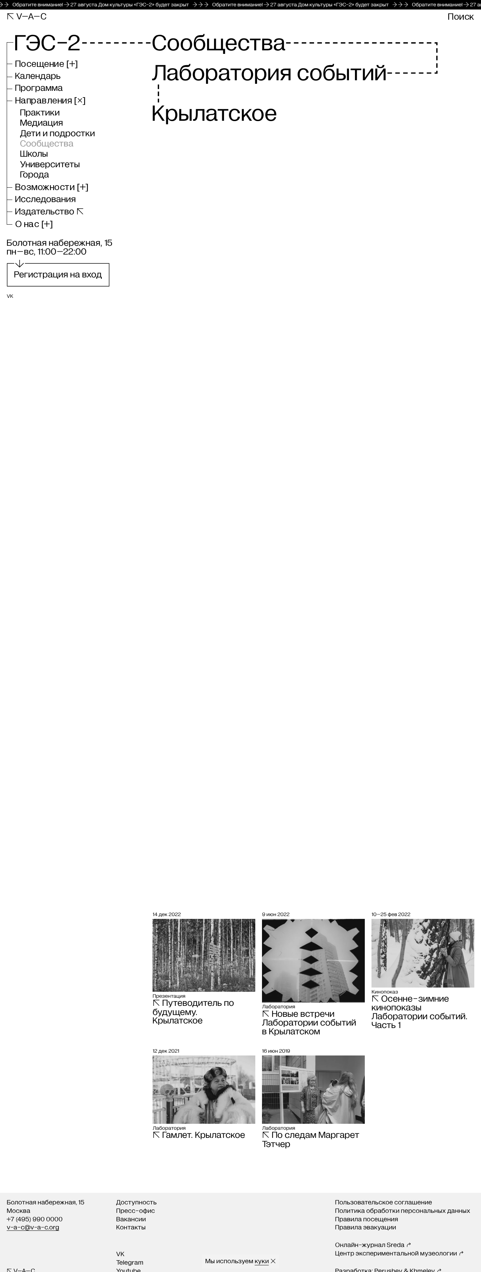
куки (262, 1261)
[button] (46, 64)
